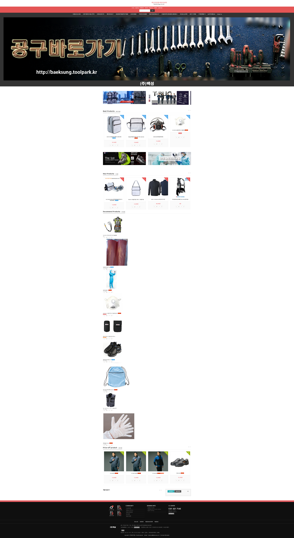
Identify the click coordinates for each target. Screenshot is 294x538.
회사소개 (136, 521)
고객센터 (155, 7)
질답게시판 (178, 491)
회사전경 (128, 514)
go (152, 10)
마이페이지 (142, 7)
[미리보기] (110, 144)
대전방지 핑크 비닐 (106, 267)
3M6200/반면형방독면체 (114, 136)
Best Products (111, 111)
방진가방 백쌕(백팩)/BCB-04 (108, 389)
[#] (114, 125)
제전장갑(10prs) (106, 443)
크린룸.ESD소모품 (76, 14)
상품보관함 (160, 7)
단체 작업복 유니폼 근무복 (88, 14)
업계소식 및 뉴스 (129, 510)
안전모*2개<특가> (155, 473)
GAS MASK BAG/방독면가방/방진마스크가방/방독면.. (114, 200)
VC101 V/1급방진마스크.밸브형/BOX (110, 313)
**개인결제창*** (202, 14)
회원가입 (137, 7)
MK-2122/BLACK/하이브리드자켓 (158, 199)
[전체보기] (188, 491)
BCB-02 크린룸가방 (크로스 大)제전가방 (180, 136)
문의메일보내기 (171, 513)
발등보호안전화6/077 (107, 359)
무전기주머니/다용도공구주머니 (109, 336)
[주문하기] (115, 144)
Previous (159, 490)
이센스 (123, 530)
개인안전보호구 (110, 14)
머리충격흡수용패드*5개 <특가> (178, 473)
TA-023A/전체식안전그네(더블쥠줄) (110, 235)
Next (161, 490)
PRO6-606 (134, 473)
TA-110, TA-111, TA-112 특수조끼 (110, 408)
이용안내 (156, 521)
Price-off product (112, 448)
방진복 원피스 (105, 290)
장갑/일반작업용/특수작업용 (122, 14)
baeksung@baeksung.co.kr (154, 535)
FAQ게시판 (128, 508)
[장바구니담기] (112, 144)
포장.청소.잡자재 (183, 14)
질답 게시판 (128, 516)
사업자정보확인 (136, 527)
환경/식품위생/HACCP (154, 14)
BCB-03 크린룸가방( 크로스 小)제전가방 (136, 199)
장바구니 (146, 7)
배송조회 (151, 7)
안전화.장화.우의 (100, 14)
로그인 (133, 7)
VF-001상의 (110, 473)
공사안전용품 (133, 14)
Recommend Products (114, 211)
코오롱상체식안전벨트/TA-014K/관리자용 (180, 199)
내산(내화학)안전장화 (156, 136)
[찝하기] (118, 144)
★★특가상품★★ (211, 14)
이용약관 (141, 521)
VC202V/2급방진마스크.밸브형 (134, 130)
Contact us (219, 14)
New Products (110, 174)
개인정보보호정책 (149, 521)
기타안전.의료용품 (143, 14)
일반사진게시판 (129, 512)
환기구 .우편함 (193, 14)
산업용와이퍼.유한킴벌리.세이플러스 (169, 14)
